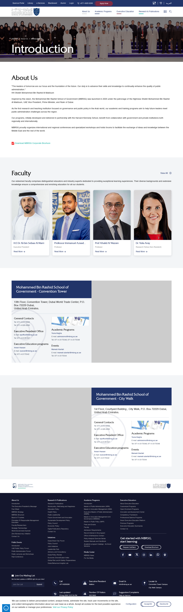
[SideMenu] (165, 11)
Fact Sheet (15, 509)
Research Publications (55, 504)
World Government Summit (21, 531)
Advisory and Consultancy (57, 552)
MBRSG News (89, 555)
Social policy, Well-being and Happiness (61, 506)
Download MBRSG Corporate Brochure (32, 143)
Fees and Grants (90, 525)
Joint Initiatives (53, 546)
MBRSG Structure (18, 515)
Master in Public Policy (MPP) (94, 522)
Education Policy (53, 509)
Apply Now (104, 3)
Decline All (164, 604)
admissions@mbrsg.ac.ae (67, 337)
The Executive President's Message (24, 506)
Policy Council (52, 523)
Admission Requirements (92, 530)
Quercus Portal (18, 3)
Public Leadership (54, 515)
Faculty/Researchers (19, 525)
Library (30, 3)
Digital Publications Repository (58, 529)
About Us (86, 12)
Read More (18, 252)
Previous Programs (127, 523)
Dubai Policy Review (55, 555)
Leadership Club (53, 549)
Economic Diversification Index (58, 558)
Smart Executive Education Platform (132, 520)
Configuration (131, 604)
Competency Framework (129, 515)
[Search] (170, 12)
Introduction (16, 504)
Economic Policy (53, 526)
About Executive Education (129, 504)
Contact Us (15, 536)
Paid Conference (17, 557)
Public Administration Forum (21, 551)
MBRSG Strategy (18, 512)
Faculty (86, 527)
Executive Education (125, 12)
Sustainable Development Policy (59, 520)
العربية (169, 3)
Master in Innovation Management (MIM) (98, 509)
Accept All (148, 604)
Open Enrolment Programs (129, 509)
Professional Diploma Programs (131, 518)
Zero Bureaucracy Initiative (21, 534)
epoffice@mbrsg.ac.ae (28, 335)
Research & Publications (149, 12)
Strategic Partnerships (19, 528)
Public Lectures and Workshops (23, 554)
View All (164, 173)
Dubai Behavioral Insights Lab (58, 563)
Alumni (63, 3)
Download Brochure (151, 547)
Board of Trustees (18, 518)
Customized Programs (128, 506)
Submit (39, 584)
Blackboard (52, 3)
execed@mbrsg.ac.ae (28, 351)
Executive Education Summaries (131, 526)
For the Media (89, 558)
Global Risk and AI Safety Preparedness (62, 560)
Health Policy (52, 512)
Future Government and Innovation (60, 518)
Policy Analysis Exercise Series (95, 538)
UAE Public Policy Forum (20, 548)
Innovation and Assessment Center (132, 512)
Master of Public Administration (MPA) (97, 506)
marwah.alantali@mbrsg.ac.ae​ (69, 353)
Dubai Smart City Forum (56, 541)
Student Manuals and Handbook (95, 541)
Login (71, 3)
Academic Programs (103, 12)
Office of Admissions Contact (94, 536)
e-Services (40, 3)
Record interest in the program (94, 533)
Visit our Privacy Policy (63, 607)
